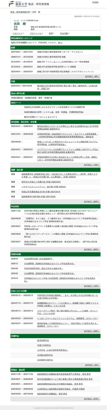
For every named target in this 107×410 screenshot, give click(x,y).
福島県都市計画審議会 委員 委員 (52, 393)
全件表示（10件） (92, 285)
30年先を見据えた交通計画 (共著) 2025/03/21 (41, 181)
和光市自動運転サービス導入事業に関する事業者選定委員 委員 (65, 379)
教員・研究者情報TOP (20, 11)
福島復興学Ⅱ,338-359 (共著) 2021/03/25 (38, 196)
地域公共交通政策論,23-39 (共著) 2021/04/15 (41, 191)
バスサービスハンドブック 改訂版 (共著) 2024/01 (44, 186)
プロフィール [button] (35, 33)
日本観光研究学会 (45, 355)
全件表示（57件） (92, 398)
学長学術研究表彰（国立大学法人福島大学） (43, 268)
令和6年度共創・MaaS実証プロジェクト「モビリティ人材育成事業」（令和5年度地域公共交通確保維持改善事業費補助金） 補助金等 (67, 135)
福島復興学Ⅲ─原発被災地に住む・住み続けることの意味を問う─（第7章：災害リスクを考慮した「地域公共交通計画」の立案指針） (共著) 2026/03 (59, 175)
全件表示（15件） (92, 164)
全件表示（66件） (92, 249)
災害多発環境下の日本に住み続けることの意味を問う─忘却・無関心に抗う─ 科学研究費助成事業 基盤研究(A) (67, 158)
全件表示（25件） (92, 331)
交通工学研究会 (44, 345)
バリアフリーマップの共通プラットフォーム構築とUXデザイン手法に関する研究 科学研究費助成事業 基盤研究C (68, 150)
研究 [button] (51, 33)
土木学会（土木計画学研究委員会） (53, 350)
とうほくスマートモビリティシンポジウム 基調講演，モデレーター (67, 318)
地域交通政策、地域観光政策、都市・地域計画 (31, 97)
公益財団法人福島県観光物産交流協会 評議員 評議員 (61, 388)
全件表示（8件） (92, 76)
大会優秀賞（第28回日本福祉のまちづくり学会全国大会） (49, 263)
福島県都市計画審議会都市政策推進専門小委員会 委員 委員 (64, 374)
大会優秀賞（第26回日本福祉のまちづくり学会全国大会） (49, 273)
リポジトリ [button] (17, 33)
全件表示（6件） (92, 364)
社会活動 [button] (64, 33)
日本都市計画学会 (45, 359)
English (96, 2)
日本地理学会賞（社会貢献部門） (39, 258)
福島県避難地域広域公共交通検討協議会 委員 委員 (60, 383)
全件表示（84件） (92, 201)
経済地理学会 (43, 340)
